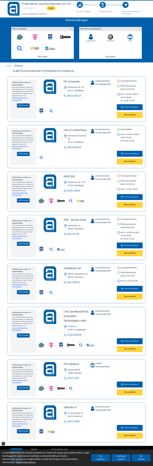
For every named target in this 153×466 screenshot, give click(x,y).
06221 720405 (73, 191)
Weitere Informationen (26, 462)
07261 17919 (73, 378)
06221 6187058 (74, 147)
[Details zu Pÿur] (80, 201)
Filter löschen (42, 57)
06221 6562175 (74, 96)
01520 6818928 (74, 335)
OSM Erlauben (23, 105)
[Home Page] (13, 9)
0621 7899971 (73, 282)
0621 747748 (73, 234)
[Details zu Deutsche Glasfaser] (61, 249)
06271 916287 (73, 421)
